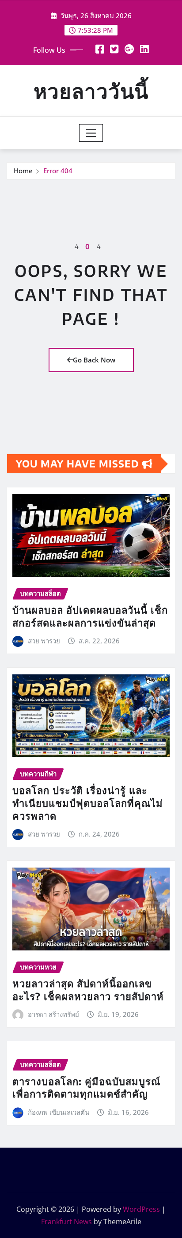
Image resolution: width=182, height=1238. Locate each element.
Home (23, 170)
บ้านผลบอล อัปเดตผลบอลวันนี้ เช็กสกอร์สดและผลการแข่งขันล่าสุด (90, 616)
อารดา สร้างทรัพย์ (53, 1014)
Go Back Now (94, 359)
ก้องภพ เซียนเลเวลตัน (58, 1112)
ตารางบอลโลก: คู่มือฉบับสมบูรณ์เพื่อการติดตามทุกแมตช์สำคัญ (86, 1087)
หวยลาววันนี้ (91, 90)
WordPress (141, 1209)
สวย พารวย (44, 640)
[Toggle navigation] (91, 133)
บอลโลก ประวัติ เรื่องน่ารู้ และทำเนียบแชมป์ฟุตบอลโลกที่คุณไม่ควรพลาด (87, 802)
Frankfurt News (66, 1221)
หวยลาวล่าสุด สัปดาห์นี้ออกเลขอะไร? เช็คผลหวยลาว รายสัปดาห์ (88, 989)
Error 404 (57, 170)
